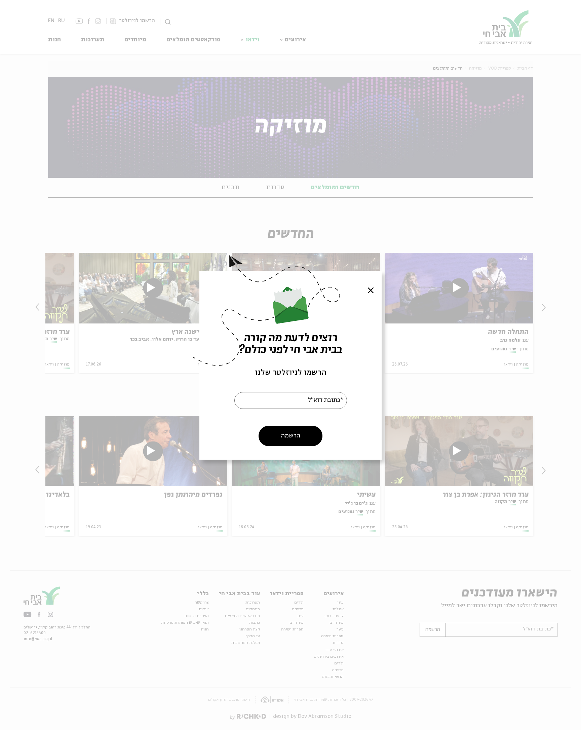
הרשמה (290, 435)
